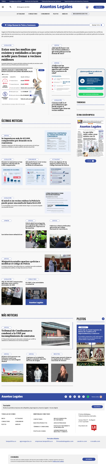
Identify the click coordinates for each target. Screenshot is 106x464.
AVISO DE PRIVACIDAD (60, 423)
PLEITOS (55, 14)
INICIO (3, 418)
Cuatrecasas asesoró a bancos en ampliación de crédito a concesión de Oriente (61, 359)
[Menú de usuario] (87, 7)
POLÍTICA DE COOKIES (39, 431)
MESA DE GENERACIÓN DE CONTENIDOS (60, 419)
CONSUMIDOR (45, 14)
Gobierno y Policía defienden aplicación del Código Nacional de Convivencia (60, 227)
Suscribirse (99, 7)
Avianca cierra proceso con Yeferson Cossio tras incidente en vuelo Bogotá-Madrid (11, 359)
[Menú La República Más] (2, 7)
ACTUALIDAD (21, 14)
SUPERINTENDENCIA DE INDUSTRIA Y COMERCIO (60, 431)
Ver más (89, 161)
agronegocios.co (25, 441)
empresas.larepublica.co (44, 441)
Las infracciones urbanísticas (11, 234)
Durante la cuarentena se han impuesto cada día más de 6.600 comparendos (11, 163)
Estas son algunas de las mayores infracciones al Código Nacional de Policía (59, 163)
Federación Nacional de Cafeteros (51, 1)
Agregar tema (96, 25)
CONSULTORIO (32, 14)
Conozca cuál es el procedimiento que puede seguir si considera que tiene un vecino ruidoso (61, 106)
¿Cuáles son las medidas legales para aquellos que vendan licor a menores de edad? (60, 69)
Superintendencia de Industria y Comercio (76, 1)
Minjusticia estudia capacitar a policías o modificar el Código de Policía (20, 262)
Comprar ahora (91, 88)
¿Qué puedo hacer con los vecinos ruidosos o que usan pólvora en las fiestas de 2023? (61, 50)
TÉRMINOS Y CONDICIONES (41, 426)
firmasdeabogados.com (64, 441)
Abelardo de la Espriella (31, 1)
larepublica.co (11, 441)
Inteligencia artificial (15, 1)
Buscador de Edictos (80, 14)
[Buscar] (10, 7)
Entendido (89, 459)
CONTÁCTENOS (37, 419)
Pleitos (81, 319)
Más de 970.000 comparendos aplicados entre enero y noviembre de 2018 (12, 283)
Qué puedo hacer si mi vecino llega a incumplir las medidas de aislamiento (36, 163)
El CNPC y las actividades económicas (35, 283)
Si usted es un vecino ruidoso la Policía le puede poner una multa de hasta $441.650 (21, 202)
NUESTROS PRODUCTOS (40, 423)
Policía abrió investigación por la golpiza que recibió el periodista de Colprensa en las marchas (35, 225)
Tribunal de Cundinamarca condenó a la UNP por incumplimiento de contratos (18, 333)
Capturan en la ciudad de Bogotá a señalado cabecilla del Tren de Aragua (36, 359)
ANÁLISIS (65, 14)
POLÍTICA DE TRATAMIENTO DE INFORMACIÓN (62, 426)
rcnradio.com (95, 441)
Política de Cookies (58, 461)
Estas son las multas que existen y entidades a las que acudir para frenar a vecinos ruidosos (21, 54)
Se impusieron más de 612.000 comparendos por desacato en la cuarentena (16, 140)
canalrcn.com (82, 441)
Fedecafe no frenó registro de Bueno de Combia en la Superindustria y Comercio (90, 331)
